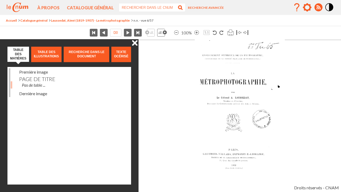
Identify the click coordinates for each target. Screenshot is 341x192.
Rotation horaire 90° (221, 33)
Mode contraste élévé (329, 11)
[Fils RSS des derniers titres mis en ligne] (318, 7)
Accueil (11, 20)
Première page (94, 33)
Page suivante (128, 33)
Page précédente (104, 33)
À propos (48, 7)
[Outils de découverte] (307, 7)
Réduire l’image (176, 33)
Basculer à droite (245, 33)
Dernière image (33, 93)
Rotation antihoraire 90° (215, 33)
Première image (33, 71)
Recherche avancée (206, 8)
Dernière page (138, 33)
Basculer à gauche (238, 33)
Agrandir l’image (196, 33)
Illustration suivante (162, 33)
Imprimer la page (230, 33)
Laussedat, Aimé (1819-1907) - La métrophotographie (90, 20)
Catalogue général (90, 7)
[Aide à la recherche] (296, 7)
